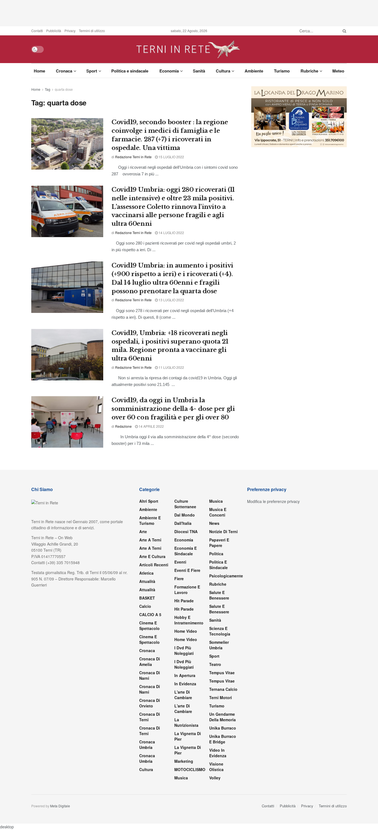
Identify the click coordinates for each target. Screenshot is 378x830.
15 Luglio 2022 (171, 156)
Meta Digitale (60, 805)
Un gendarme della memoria (222, 716)
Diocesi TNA (186, 531)
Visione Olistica (216, 766)
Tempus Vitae (222, 672)
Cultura (223, 71)
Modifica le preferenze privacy (273, 501)
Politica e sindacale (129, 71)
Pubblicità (53, 30)
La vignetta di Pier (187, 736)
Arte (143, 531)
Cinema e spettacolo (149, 625)
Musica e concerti (217, 512)
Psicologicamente (226, 576)
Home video (185, 631)
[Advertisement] (189, 12)
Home (39, 71)
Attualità (147, 581)
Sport (91, 71)
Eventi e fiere (187, 570)
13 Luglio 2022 (171, 299)
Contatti (37, 30)
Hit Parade (184, 600)
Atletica (146, 573)
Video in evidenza (217, 752)
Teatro (215, 664)
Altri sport (148, 501)
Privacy (70, 30)
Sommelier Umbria (219, 644)
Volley (215, 777)
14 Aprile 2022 (151, 426)
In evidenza (185, 683)
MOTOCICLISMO (189, 769)
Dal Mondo (184, 515)
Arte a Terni (150, 540)
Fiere (179, 578)
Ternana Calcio (223, 689)
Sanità (199, 71)
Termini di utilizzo (92, 30)
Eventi (180, 562)
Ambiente (254, 71)
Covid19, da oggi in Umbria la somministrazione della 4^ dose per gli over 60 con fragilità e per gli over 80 (173, 408)
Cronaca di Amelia (149, 661)
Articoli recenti (153, 564)
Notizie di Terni (223, 531)
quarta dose (64, 89)
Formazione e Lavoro (187, 589)
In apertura (184, 675)
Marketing (183, 761)
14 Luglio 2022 (171, 232)
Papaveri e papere (219, 542)
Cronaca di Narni (149, 689)
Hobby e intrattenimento (188, 620)
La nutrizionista (186, 722)
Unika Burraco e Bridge (222, 739)
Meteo (338, 71)
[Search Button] (343, 30)
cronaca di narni (149, 675)
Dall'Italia (182, 523)
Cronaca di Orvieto (149, 703)
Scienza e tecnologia (219, 631)
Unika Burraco (222, 728)
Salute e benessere (219, 595)
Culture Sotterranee (185, 503)
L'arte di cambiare (183, 694)
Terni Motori (220, 697)
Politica (216, 553)
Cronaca (64, 71)
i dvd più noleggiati (184, 650)
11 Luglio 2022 (171, 367)
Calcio (145, 606)
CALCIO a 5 (150, 614)
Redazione (123, 426)
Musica (181, 777)
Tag (47, 89)
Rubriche (309, 71)
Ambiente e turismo (150, 520)
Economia (169, 71)
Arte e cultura (152, 556)
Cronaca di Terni (149, 716)
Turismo (282, 71)
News (214, 523)
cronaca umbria (147, 758)
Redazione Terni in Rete (133, 156)
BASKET (147, 598)
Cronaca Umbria (147, 744)
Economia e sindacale (185, 550)
